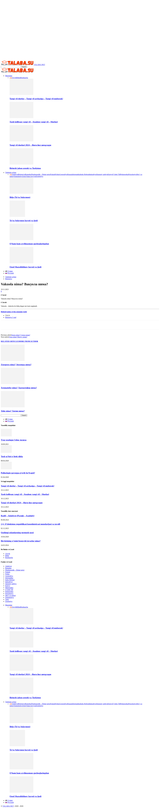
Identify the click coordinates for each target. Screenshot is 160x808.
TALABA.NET (8, 806)
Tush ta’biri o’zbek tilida (12, 456)
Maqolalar (8, 76)
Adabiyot (15, 174)
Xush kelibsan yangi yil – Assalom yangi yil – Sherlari (34, 122)
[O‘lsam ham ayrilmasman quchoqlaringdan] (21, 239)
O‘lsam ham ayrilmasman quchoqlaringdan (29, 244)
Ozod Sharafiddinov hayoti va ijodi (25, 267)
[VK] (52, 325)
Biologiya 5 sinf (10, 317)
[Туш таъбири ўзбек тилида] (6, 436)
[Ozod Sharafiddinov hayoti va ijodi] (21, 263)
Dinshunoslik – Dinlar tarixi (40, 174)
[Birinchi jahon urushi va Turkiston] (21, 164)
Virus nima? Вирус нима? (18, 337)
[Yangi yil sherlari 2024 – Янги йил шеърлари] (21, 141)
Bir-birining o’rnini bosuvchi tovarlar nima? (21, 541)
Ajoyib (14, 78)
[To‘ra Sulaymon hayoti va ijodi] (17, 216)
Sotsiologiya (18, 176)
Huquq (69, 174)
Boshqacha (24, 78)
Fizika (57, 174)
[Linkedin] (28, 325)
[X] (12, 325)
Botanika (28, 174)
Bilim (18, 78)
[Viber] (68, 325)
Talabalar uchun (10, 172)
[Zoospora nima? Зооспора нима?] (13, 360)
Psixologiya (132, 174)
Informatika (76, 174)
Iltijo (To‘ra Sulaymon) (20, 197)
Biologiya (21, 174)
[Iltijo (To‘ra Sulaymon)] (21, 193)
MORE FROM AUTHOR (28, 341)
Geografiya (63, 174)
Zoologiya (39, 176)
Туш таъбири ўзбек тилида (13, 440)
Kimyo (110, 174)
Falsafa (52, 174)
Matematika (9, 588)
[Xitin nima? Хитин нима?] (13, 407)
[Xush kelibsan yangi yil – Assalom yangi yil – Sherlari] (21, 118)
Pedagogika (124, 174)
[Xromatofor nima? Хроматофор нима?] (13, 383)
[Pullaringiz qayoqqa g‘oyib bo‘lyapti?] (6, 469)
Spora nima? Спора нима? (20, 335)
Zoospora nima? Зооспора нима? (16, 364)
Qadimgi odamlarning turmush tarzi (17, 532)
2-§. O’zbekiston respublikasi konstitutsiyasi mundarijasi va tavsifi (30, 524)
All (11, 78)
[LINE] (60, 325)
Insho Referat (84, 174)
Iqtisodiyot (92, 174)
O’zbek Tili (116, 174)
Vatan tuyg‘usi (31, 176)
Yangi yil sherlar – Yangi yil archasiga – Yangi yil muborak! (36, 99)
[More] (76, 325)
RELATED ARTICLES (10, 341)
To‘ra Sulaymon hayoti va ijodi (24, 220)
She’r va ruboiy (10, 595)
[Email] (36, 325)
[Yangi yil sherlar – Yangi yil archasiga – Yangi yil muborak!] (21, 94)
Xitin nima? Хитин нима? (13, 411)
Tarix (24, 176)
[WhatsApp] (20, 325)
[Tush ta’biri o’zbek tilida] (6, 452)
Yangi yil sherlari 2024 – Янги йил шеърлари (30, 145)
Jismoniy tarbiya (102, 174)
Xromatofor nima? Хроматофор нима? (19, 388)
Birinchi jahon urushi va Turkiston (25, 168)
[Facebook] (4, 325)
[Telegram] (44, 325)
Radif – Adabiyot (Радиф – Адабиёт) (17, 516)
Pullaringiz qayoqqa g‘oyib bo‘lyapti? (18, 473)
